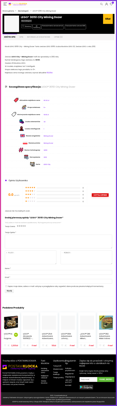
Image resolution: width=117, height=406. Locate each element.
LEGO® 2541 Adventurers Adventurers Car (47, 337)
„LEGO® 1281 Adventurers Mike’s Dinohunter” (85, 337)
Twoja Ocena (10, 226)
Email (7, 277)
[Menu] (5, 4)
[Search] (101, 4)
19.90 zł (46, 115)
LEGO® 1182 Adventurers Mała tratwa (104, 336)
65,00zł (49, 73)
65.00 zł (46, 100)
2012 (45, 157)
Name (8, 268)
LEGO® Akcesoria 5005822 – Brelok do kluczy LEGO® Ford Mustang (29, 340)
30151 (45, 150)
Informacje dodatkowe (38, 37)
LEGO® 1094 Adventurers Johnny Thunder (66, 337)
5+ (45, 107)
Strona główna (8, 11)
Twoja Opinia (10, 232)
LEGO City (47, 164)
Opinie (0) (58, 37)
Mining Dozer (48, 136)
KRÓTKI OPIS (9, 37)
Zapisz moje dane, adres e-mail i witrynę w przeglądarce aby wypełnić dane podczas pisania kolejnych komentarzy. (56, 286)
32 (44, 122)
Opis (21, 37)
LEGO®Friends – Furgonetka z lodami (10, 337)
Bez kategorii (23, 11)
